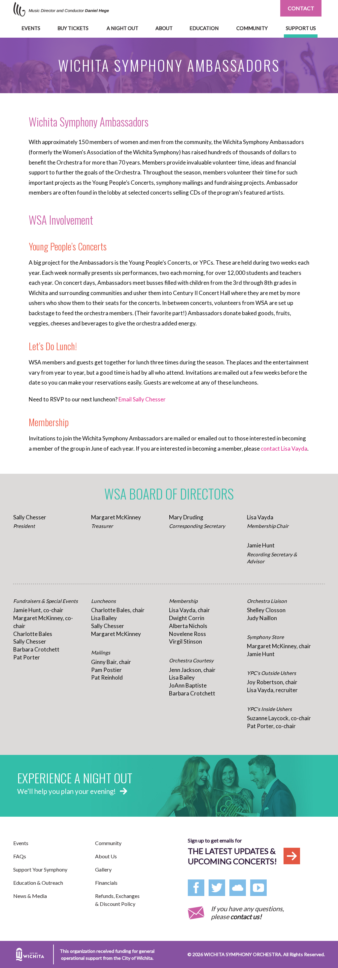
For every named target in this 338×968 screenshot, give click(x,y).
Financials (106, 882)
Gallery (103, 869)
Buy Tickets (72, 28)
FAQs (19, 856)
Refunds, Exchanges (117, 900)
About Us (106, 856)
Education (204, 28)
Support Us (301, 28)
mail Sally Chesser (143, 399)
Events (30, 28)
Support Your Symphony (40, 869)
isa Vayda (295, 448)
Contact (301, 8)
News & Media (30, 896)
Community (252, 28)
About (164, 28)
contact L (272, 448)
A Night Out (122, 28)
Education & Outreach (38, 882)
